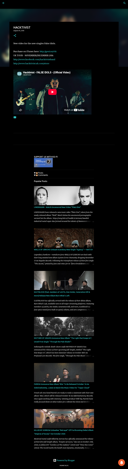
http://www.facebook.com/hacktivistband (34, 59)
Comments (43, 175)
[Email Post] (14, 118)
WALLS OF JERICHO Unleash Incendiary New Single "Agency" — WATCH (63, 250)
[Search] (124, 3)
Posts (40, 173)
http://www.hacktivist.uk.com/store (31, 63)
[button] (14, 35)
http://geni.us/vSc (48, 51)
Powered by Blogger (65, 460)
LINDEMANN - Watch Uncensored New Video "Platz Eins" (57, 207)
